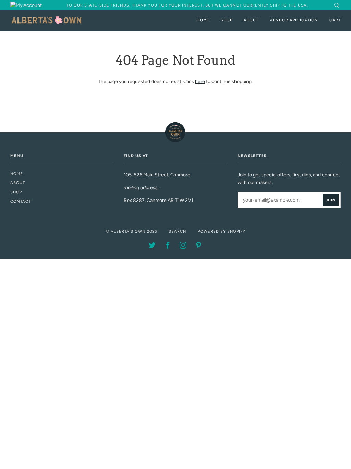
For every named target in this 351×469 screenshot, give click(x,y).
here (200, 81)
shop (16, 192)
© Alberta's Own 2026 (131, 231)
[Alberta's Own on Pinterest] (198, 246)
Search (177, 231)
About (251, 20)
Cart (335, 20)
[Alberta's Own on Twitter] (152, 246)
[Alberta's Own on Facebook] (167, 246)
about (17, 182)
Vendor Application (294, 20)
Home (203, 20)
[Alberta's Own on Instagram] (183, 246)
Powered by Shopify (221, 231)
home (16, 173)
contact (20, 201)
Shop (226, 20)
